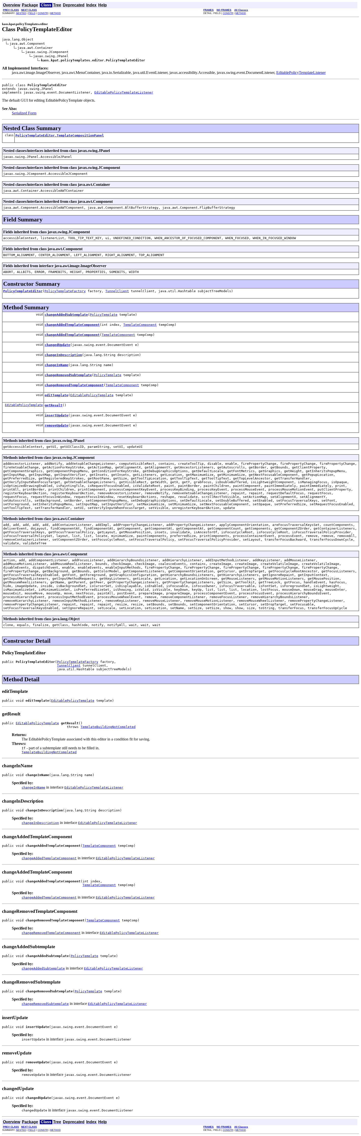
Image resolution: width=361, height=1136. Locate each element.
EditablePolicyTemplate (91, 395)
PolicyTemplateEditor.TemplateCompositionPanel (59, 135)
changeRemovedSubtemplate (68, 375)
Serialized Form (24, 113)
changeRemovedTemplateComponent (74, 385)
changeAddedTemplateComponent (72, 325)
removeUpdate (56, 425)
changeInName (56, 365)
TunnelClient (117, 291)
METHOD (55, 13)
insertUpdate (56, 415)
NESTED (21, 13)
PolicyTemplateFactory (65, 291)
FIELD (31, 13)
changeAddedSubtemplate (66, 314)
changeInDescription (63, 355)
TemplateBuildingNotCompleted (108, 727)
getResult (53, 405)
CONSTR (43, 13)
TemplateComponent (140, 325)
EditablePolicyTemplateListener (301, 72)
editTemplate (56, 395)
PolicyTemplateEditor (22, 291)
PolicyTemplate (103, 314)
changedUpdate (57, 345)
